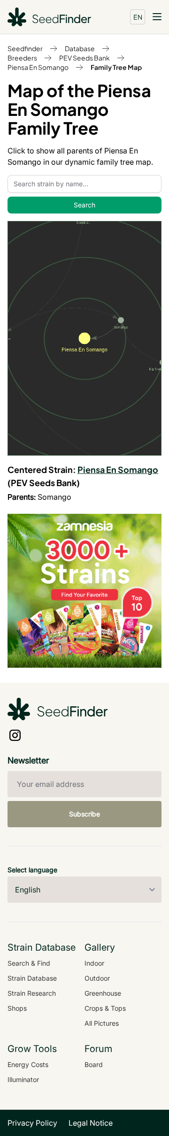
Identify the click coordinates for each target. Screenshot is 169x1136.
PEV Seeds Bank (84, 57)
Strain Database (32, 978)
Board (93, 1064)
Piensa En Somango (38, 67)
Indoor (94, 963)
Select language (32, 870)
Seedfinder (25, 48)
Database (80, 48)
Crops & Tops (105, 1008)
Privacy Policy (32, 1123)
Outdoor (97, 978)
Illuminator (23, 1079)
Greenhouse (102, 993)
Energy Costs (28, 1064)
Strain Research (32, 993)
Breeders (22, 57)
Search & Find (29, 963)
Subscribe (84, 814)
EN (137, 17)
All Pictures (101, 1023)
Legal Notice (91, 1123)
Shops (17, 1008)
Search (84, 205)
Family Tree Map (116, 67)
